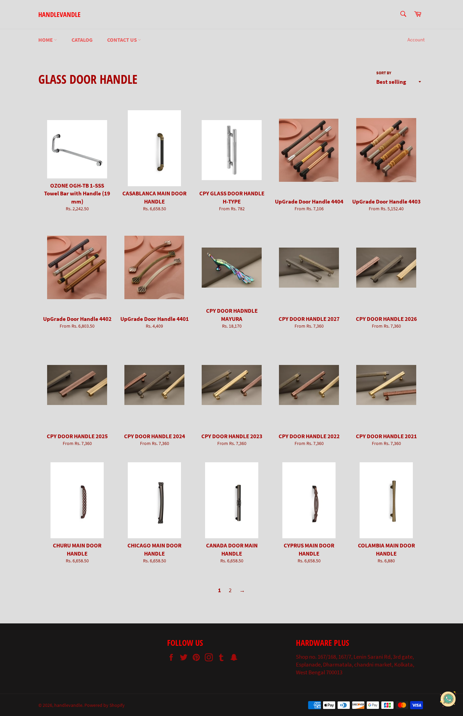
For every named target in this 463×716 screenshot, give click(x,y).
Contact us (122, 39)
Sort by (383, 72)
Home (46, 39)
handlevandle (59, 14)
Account (416, 39)
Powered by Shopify (104, 705)
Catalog (82, 39)
